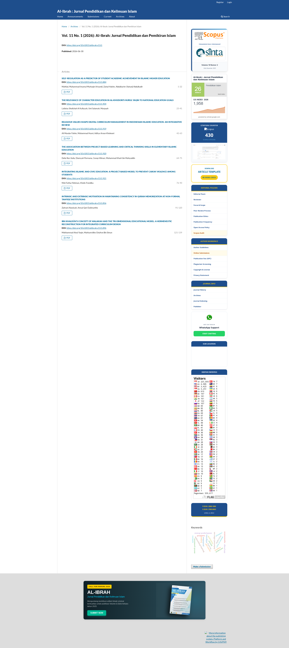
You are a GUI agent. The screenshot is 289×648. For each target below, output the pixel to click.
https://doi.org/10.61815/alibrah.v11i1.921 (86, 178)
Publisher (197, 306)
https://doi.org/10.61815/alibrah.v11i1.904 (86, 104)
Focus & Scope (199, 205)
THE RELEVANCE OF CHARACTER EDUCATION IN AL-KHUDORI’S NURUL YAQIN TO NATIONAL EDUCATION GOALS (118, 100)
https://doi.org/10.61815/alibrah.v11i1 (84, 45)
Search (226, 16)
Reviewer (197, 199)
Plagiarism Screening (202, 264)
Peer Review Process (202, 211)
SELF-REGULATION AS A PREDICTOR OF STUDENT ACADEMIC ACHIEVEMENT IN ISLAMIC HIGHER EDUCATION (116, 78)
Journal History (200, 290)
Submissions (93, 16)
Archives (120, 16)
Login (229, 2)
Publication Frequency (203, 222)
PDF (68, 92)
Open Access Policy (201, 227)
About (132, 16)
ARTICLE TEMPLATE (209, 171)
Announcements (75, 16)
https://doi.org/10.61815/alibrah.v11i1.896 (86, 228)
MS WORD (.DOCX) (209, 177)
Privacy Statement (201, 275)
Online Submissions (201, 253)
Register (220, 2)
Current (107, 16)
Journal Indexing (200, 301)
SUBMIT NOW (96, 613)
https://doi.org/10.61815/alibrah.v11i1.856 (86, 203)
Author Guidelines (201, 247)
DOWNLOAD (209, 168)
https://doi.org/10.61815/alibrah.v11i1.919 (86, 128)
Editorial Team (199, 194)
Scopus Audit (199, 233)
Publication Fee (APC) (202, 258)
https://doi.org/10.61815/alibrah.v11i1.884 (86, 82)
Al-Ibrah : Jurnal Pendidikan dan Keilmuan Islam (97, 11)
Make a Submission (202, 566)
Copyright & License (202, 269)
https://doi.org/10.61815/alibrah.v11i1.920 (86, 153)
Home (60, 16)
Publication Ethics (201, 216)
